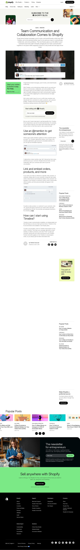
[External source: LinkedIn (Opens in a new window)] (70, 543)
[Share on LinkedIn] (55, 244)
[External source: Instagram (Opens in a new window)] (63, 543)
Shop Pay (65, 503)
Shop (64, 501)
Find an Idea (12, 6)
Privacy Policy (60, 461)
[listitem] (40, 422)
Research (19, 533)
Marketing (26, 6)
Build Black (19, 529)
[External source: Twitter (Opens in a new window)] (56, 543)
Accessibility (19, 531)
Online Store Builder (36, 527)
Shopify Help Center (37, 503)
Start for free (70, 2)
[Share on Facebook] (49, 244)
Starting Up (19, 6)
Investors (19, 506)
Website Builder (35, 529)
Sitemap (39, 543)
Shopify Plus (66, 506)
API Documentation (52, 503)
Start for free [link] (49, 113)
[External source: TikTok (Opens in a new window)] (66, 543)
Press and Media (20, 508)
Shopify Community (36, 510)
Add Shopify (63, 403)
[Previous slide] (36, 433)
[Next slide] (43, 433)
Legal (18, 515)
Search (71, 6)
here (32, 210)
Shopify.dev (50, 501)
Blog (7, 6)
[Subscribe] (52, 19)
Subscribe (70, 455)
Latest (32, 6)
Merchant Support (36, 501)
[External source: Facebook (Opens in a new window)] (52, 543)
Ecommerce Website (37, 531)
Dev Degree (50, 506)
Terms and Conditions (64, 148)
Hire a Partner (35, 506)
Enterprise (38, 2)
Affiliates (19, 512)
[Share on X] (52, 244)
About (18, 501)
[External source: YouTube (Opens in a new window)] (59, 543)
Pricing (33, 2)
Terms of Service (22, 543)
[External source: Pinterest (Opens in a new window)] (73, 543)
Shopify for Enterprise (68, 512)
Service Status (20, 517)
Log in (61, 2)
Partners (19, 510)
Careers (18, 503)
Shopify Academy (36, 508)
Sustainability (20, 527)
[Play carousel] (40, 433)
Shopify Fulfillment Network (67, 509)
